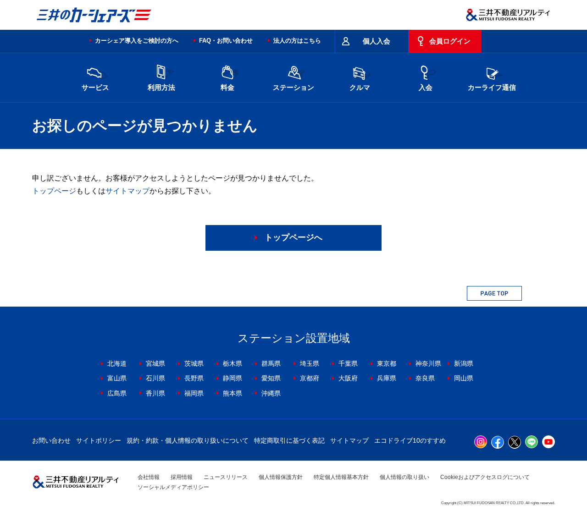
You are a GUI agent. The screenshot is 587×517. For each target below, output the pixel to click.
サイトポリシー (98, 440)
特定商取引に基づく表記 (289, 440)
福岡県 (194, 393)
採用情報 (182, 477)
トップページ (54, 191)
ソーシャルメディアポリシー (173, 487)
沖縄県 (271, 393)
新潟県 (463, 363)
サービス (95, 87)
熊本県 (232, 393)
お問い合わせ (51, 440)
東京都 (386, 363)
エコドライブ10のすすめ (410, 440)
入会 (425, 87)
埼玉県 (309, 363)
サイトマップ (127, 191)
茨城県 (194, 363)
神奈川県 (428, 363)
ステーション (293, 87)
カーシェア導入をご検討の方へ (136, 40)
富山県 (117, 378)
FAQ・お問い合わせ (226, 40)
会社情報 (149, 477)
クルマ (359, 87)
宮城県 (155, 363)
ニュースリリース (226, 477)
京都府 (309, 378)
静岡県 (232, 378)
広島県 (117, 393)
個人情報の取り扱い (404, 477)
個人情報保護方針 (281, 477)
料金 (227, 87)
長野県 (194, 378)
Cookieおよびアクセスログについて (485, 477)
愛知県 (271, 378)
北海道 (117, 363)
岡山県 (463, 378)
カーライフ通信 (492, 87)
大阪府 (348, 378)
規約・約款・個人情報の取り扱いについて (188, 440)
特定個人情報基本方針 (341, 477)
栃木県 (232, 363)
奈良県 (425, 378)
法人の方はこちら (297, 40)
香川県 (155, 393)
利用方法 (161, 87)
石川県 (155, 378)
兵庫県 (386, 378)
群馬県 (271, 363)
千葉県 (348, 363)
